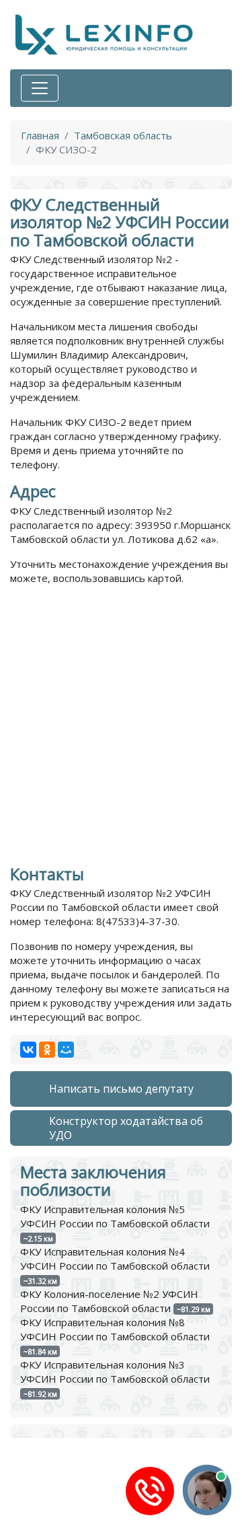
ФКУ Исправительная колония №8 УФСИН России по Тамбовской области (115, 1329)
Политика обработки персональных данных (117, 1505)
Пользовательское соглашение (86, 1519)
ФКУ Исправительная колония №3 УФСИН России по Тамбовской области (115, 1371)
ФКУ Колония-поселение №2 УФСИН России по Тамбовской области (109, 1301)
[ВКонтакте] (28, 1050)
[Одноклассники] (47, 1050)
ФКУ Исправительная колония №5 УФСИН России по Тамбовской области (115, 1216)
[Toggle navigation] (39, 88)
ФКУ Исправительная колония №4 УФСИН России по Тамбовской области (115, 1258)
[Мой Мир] (66, 1050)
